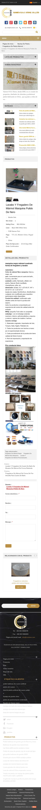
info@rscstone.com (12, 27)
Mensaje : (9, 522)
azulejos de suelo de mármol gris (14, 709)
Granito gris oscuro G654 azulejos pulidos (17, 757)
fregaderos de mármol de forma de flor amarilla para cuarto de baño (19, 474)
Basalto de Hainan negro (11, 703)
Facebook (10, 724)
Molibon (20, 789)
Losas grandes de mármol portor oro (15, 767)
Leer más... (20, 587)
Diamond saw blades (29, 798)
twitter (9, 719)
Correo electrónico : (12, 494)
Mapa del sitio (7, 672)
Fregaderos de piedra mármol (13, 46)
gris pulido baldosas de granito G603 (15, 754)
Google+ (10, 728)
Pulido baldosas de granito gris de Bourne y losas (19, 742)
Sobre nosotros (8, 668)
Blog (4, 665)
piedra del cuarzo (9, 687)
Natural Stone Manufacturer (14, 795)
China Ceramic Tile (29, 795)
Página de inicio (8, 44)
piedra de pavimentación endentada (15, 700)
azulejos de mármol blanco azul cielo (15, 764)
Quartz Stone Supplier (20, 801)
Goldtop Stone (33, 801)
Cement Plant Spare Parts (13, 798)
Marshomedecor (12, 792)
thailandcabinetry (20, 804)
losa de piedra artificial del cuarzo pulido (16, 690)
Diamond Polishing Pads (26, 792)
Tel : (6, 512)
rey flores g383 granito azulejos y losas (16, 748)
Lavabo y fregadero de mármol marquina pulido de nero (17, 488)
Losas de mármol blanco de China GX (15, 761)
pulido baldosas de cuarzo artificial (14, 684)
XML (4, 675)
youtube (9, 732)
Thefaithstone (29, 789)
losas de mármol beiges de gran (14, 712)
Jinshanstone (8, 801)
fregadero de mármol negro (13, 453)
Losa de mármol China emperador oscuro (17, 770)
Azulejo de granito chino (11, 696)
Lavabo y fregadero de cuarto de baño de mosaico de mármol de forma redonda (20, 467)
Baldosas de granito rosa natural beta (15, 745)
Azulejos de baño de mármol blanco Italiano (17, 706)
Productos (6, 662)
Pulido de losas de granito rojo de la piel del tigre (19, 751)
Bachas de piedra (24, 44)
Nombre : (8, 503)
